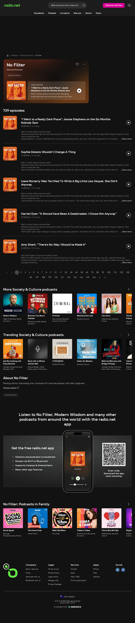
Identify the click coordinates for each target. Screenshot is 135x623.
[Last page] (105, 277)
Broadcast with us (33, 580)
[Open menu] (129, 5)
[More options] (84, 64)
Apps (73, 573)
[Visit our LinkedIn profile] (118, 569)
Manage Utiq (53, 580)
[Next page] (100, 277)
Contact (74, 569)
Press (28, 573)
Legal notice (53, 577)
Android (96, 577)
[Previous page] (12, 273)
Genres (88, 13)
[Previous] (121, 288)
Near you (77, 13)
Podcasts (52, 13)
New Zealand (69, 597)
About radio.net (32, 569)
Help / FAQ (75, 577)
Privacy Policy (53, 573)
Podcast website (9, 388)
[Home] (8, 55)
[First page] (7, 273)
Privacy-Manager (55, 584)
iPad (95, 573)
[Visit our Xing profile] (123, 569)
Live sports (64, 13)
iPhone (96, 569)
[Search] (83, 5)
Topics (98, 13)
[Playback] (79, 91)
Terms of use (53, 569)
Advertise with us (33, 577)
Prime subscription (78, 580)
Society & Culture (14, 75)
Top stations (39, 13)
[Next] (129, 288)
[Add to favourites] (77, 64)
